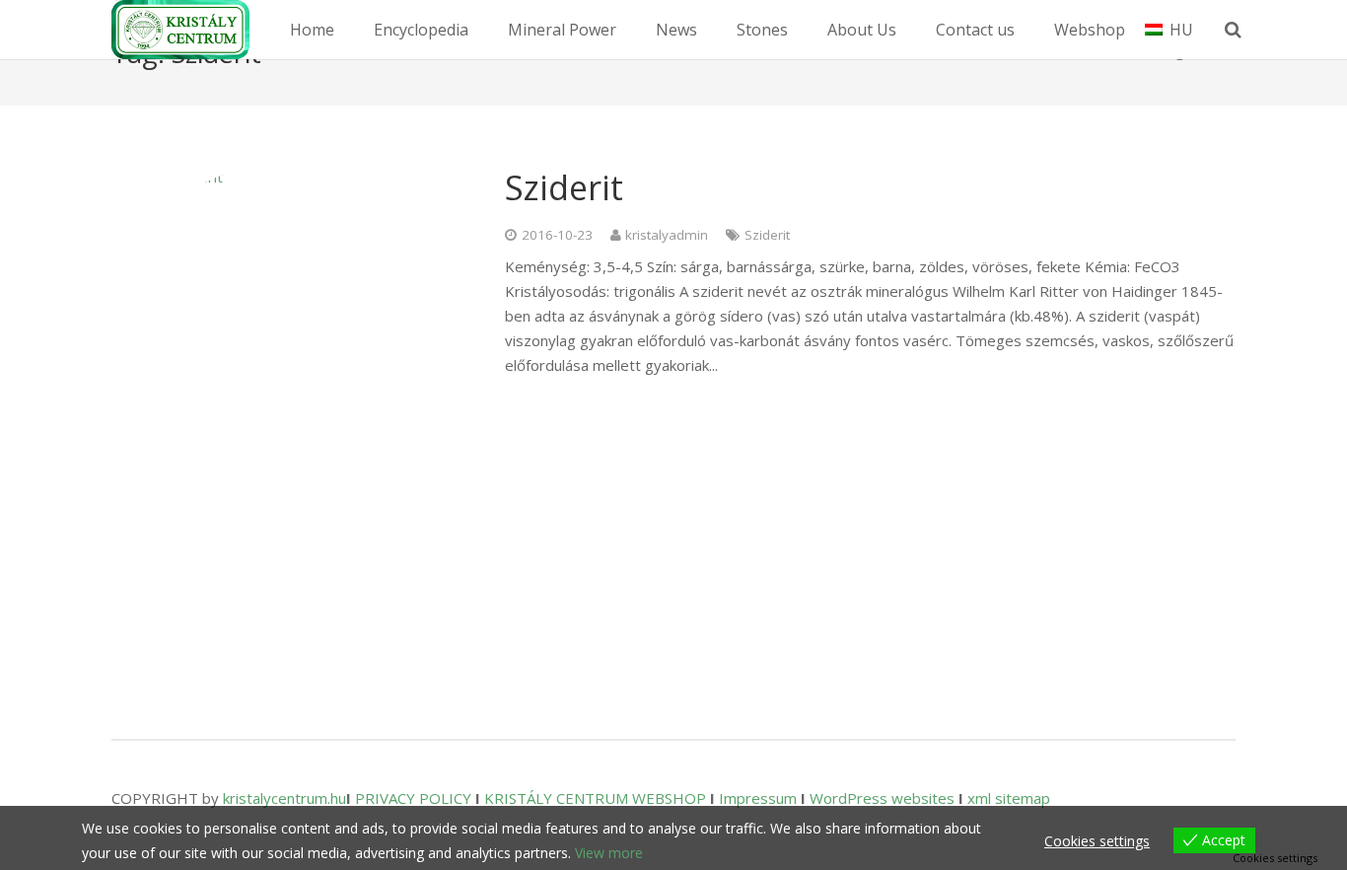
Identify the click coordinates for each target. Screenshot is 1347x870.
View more (609, 852)
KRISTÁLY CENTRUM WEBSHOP (595, 798)
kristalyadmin (666, 235)
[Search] (1233, 29)
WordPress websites (882, 798)
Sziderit (564, 187)
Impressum (758, 798)
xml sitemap (1008, 798)
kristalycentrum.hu (284, 798)
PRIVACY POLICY (413, 798)
